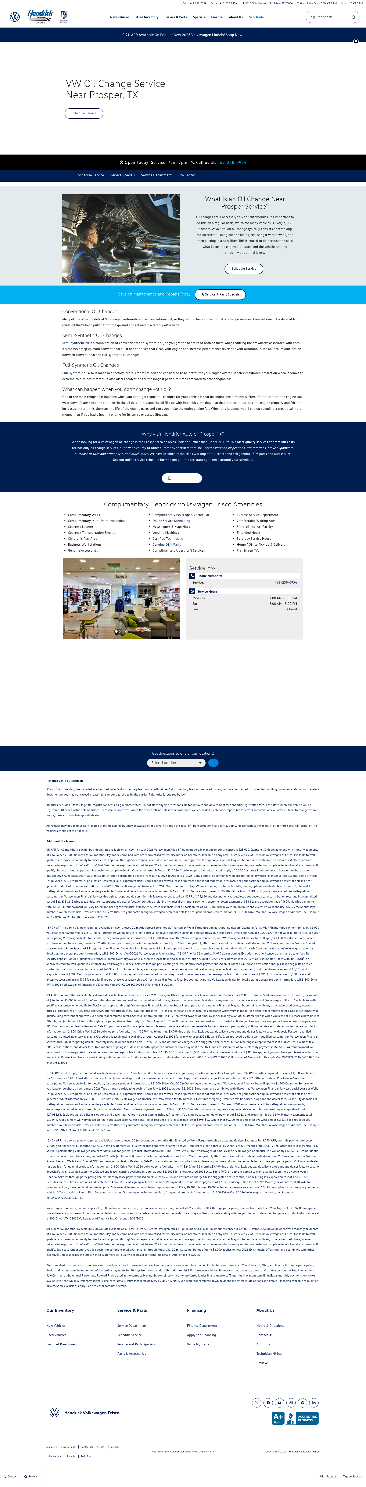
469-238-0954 (232, 162)
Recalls (71, 1456)
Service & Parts (176, 17)
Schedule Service (84, 113)
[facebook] (268, 1403)
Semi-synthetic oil (75, 343)
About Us (236, 17)
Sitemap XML (56, 1456)
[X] (256, 1403)
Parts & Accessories (131, 1354)
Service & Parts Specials (222, 294)
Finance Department (202, 1326)
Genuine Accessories (83, 550)
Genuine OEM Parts (166, 544)
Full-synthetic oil (74, 373)
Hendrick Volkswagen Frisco (304, 1451)
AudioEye (51, 1446)
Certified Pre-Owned (61, 1344)
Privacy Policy (68, 1446)
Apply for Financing (201, 1335)
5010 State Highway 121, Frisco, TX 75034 (269, 3)
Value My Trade (198, 1344)
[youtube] (279, 1403)
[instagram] (291, 1403)
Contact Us (264, 1335)
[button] (356, 41)
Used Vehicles (56, 1335)
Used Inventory (147, 17)
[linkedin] (314, 1403)
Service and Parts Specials (136, 1344)
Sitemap (115, 1446)
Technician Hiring (269, 1354)
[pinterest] (302, 1403)
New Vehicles (119, 17)
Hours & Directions (270, 1326)
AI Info (100, 1446)
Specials (199, 17)
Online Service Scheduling (171, 521)
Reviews (262, 1363)
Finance (217, 17)
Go (213, 763)
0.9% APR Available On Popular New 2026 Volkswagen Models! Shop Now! (183, 34)
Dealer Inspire (206, 1451)
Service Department (131, 1326)
